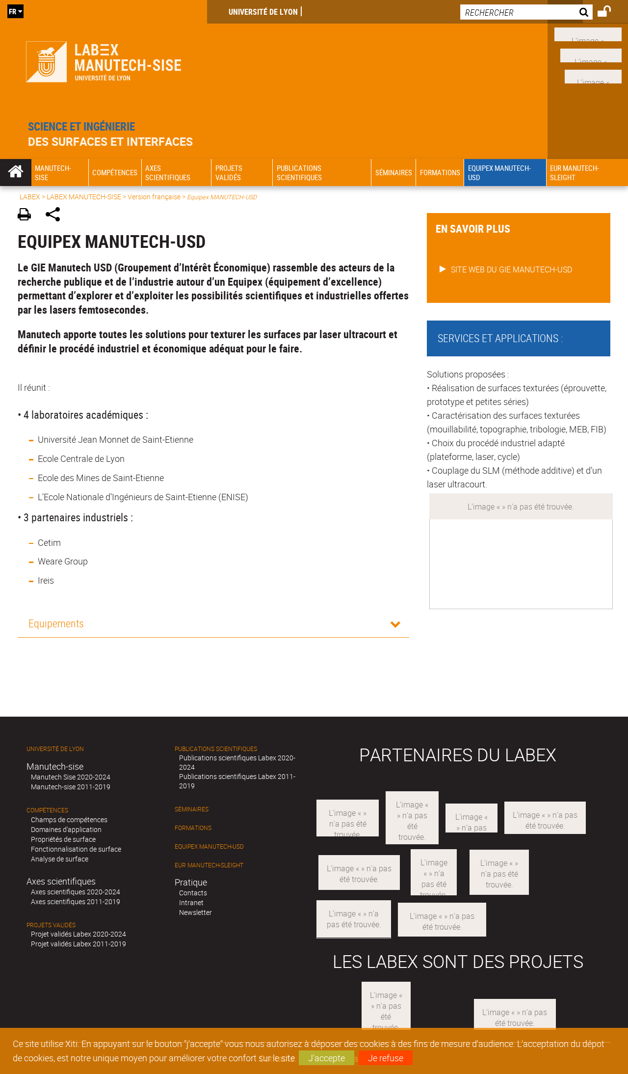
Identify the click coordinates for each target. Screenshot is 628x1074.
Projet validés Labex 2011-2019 (78, 943)
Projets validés (51, 925)
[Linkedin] (591, 54)
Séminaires (192, 809)
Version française (154, 196)
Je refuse (385, 1058)
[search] (526, 12)
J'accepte (326, 1058)
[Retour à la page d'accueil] (103, 59)
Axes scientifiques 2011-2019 (75, 901)
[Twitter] (593, 75)
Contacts (193, 892)
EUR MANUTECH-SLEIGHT (209, 865)
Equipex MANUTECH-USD (209, 846)
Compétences (47, 810)
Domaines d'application (66, 829)
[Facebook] (588, 33)
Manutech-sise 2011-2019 (70, 786)
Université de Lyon (263, 11)
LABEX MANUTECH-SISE (84, 196)
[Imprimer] (28, 216)
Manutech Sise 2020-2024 (70, 776)
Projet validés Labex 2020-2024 (78, 934)
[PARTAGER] (56, 216)
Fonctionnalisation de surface (76, 849)
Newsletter (195, 912)
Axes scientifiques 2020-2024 (75, 891)
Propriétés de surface (63, 839)
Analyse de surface (59, 858)
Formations (193, 828)
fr (12, 11)
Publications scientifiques (216, 749)
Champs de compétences (69, 819)
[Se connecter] (610, 12)
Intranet (191, 902)
